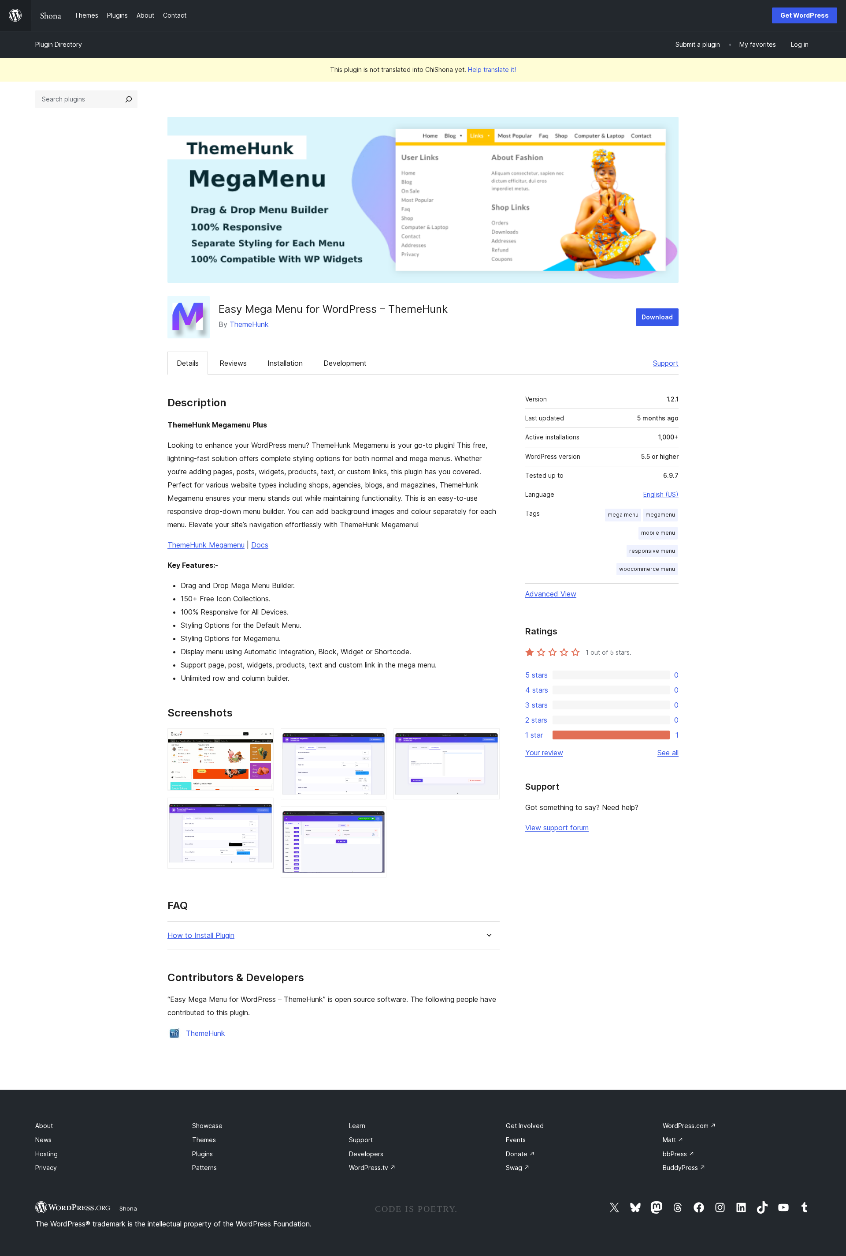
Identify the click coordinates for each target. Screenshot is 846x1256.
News (43, 1140)
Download (657, 317)
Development (345, 363)
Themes (204, 1140)
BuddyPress (684, 1167)
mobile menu (658, 532)
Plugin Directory (58, 44)
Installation (285, 363)
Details (188, 363)
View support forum (557, 827)
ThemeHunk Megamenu (206, 544)
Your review (544, 752)
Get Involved (525, 1125)
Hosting (46, 1154)
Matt (673, 1140)
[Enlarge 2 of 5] (261, 809)
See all (668, 752)
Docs (259, 544)
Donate (520, 1154)
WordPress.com (689, 1125)
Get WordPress (804, 15)
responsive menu (652, 550)
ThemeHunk (249, 324)
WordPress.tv (372, 1167)
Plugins (202, 1154)
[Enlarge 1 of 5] (261, 740)
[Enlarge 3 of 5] (374, 740)
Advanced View (550, 593)
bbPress (678, 1154)
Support (666, 363)
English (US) (661, 494)
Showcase (207, 1125)
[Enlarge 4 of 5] (374, 818)
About (44, 1125)
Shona (128, 1208)
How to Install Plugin (200, 935)
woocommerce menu (647, 569)
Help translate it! (492, 69)
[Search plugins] (128, 99)
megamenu (660, 514)
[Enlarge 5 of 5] (487, 740)
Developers (366, 1154)
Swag (518, 1167)
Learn (357, 1125)
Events (516, 1140)
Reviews (233, 363)
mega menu (623, 514)
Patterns (204, 1167)
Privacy (46, 1167)
